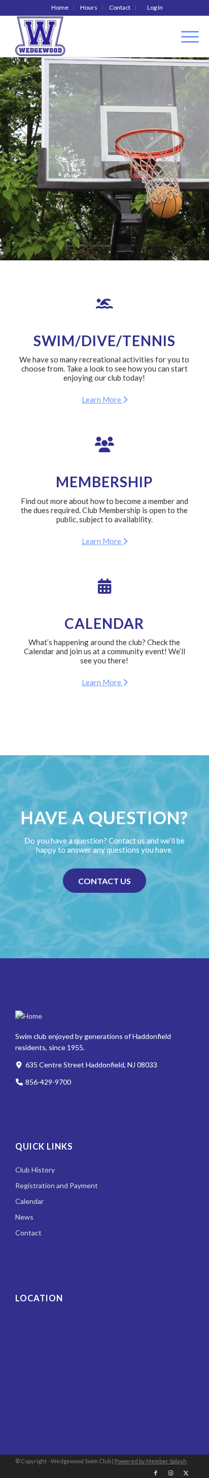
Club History (35, 1169)
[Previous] (23, 159)
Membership (104, 481)
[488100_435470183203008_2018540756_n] (86, 36)
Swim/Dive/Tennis (104, 340)
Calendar (104, 623)
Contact (119, 7)
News (24, 1217)
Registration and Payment (56, 1185)
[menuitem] (60, 7)
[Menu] (185, 36)
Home (59, 7)
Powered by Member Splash (151, 1461)
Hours (88, 7)
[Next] (186, 159)
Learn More (102, 399)
